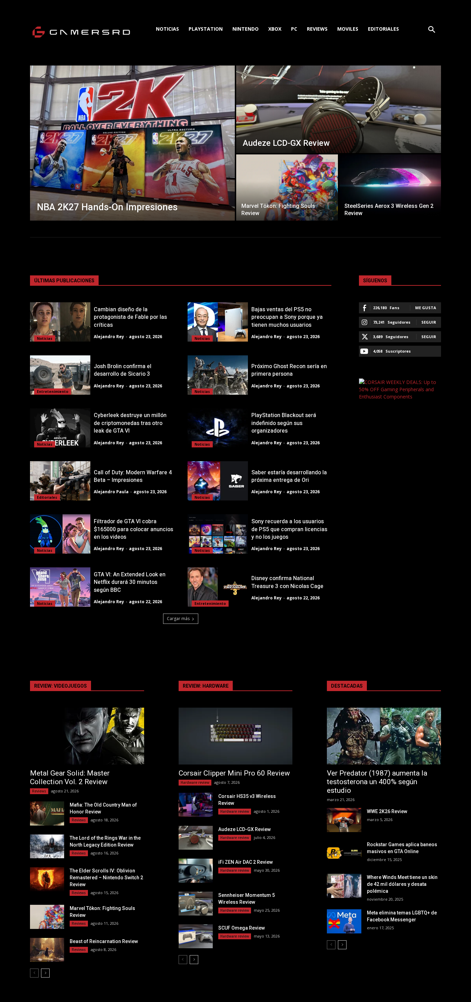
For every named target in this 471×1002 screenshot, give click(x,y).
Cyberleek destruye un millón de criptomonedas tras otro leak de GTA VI (130, 423)
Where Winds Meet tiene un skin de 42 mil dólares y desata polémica (402, 884)
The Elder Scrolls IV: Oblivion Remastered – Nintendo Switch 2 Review (106, 877)
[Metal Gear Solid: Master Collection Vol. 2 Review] (87, 736)
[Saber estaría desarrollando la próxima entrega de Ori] (218, 480)
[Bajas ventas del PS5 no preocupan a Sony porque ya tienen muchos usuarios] (218, 322)
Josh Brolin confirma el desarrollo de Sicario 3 (122, 370)
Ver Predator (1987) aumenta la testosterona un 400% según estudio (377, 781)
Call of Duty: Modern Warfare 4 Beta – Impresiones (133, 476)
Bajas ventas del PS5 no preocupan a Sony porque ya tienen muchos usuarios (287, 317)
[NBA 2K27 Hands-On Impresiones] (132, 143)
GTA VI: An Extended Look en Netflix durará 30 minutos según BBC (130, 582)
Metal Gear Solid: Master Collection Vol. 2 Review (70, 777)
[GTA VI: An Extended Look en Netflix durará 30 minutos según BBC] (60, 587)
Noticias (44, 338)
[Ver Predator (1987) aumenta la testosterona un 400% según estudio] (384, 736)
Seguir (428, 322)
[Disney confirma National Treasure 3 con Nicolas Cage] (218, 587)
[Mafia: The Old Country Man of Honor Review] (47, 813)
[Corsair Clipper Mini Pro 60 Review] (236, 736)
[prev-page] (34, 973)
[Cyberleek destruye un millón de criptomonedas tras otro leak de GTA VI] (60, 428)
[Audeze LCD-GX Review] (338, 109)
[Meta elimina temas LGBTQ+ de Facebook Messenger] (344, 921)
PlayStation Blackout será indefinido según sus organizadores (283, 423)
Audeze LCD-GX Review (244, 829)
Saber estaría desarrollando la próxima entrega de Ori (289, 476)
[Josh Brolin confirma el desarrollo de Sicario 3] (60, 375)
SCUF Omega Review (241, 928)
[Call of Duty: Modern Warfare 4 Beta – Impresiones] (60, 480)
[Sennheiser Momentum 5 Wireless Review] (196, 903)
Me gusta (425, 307)
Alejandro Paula (111, 492)
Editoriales (47, 497)
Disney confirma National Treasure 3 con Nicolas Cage (287, 582)
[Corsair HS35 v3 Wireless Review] (196, 805)
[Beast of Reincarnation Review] (47, 950)
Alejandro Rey (109, 337)
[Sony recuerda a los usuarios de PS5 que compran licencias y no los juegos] (218, 534)
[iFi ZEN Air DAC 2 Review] (196, 870)
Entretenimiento (52, 391)
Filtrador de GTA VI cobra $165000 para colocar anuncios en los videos (133, 529)
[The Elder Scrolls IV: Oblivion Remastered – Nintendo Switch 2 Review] (47, 879)
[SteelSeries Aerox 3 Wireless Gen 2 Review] (390, 187)
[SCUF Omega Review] (196, 936)
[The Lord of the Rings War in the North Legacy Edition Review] (47, 846)
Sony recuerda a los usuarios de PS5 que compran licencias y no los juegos (289, 529)
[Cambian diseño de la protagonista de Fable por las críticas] (60, 322)
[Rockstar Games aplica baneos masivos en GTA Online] (344, 853)
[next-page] (45, 973)
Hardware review (195, 782)
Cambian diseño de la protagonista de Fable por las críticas (130, 317)
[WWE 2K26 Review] (344, 820)
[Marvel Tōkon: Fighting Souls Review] (287, 187)
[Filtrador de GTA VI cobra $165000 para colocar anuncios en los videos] (60, 534)
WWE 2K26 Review (387, 811)
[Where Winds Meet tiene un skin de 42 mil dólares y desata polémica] (344, 886)
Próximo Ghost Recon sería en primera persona (289, 370)
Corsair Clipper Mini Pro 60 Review (234, 773)
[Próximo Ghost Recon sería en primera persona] (218, 375)
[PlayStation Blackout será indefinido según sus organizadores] (218, 428)
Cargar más (178, 618)
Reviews (39, 791)
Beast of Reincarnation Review (104, 941)
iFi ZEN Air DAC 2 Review (245, 862)
